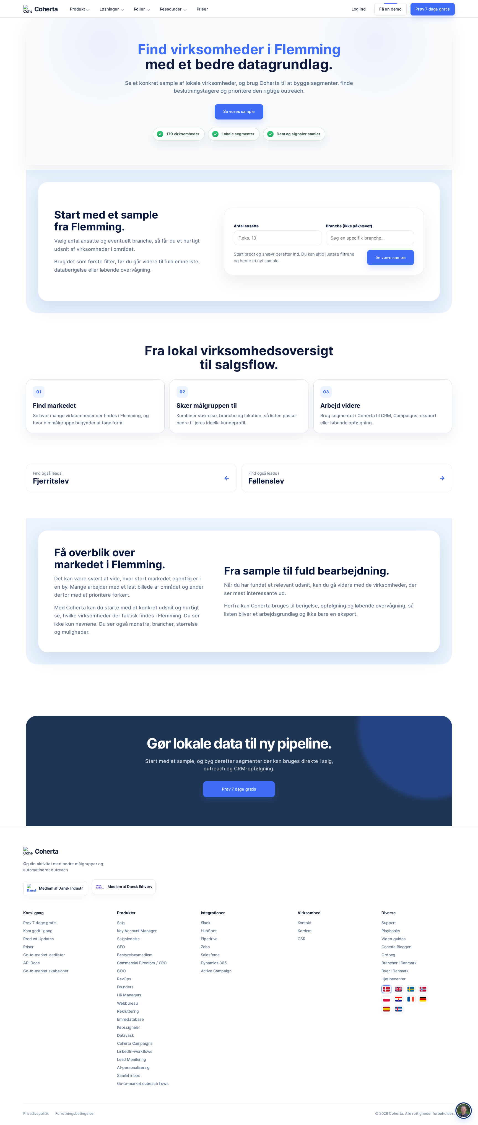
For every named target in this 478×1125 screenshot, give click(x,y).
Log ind (359, 9)
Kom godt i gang (38, 931)
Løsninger (109, 9)
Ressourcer (171, 9)
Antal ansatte (246, 226)
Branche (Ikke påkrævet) (349, 226)
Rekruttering (128, 1011)
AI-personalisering (133, 1067)
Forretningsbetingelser (75, 1113)
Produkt (77, 9)
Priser (202, 9)
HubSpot (209, 931)
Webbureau (127, 1003)
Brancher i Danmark (398, 963)
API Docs (31, 963)
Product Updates (38, 939)
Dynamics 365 (214, 963)
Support (388, 923)
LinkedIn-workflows (134, 1051)
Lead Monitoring (131, 1059)
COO (121, 971)
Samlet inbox (128, 1075)
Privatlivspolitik (36, 1113)
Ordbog (388, 955)
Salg (121, 923)
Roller (139, 9)
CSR (301, 939)
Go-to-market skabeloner (45, 971)
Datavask (125, 1035)
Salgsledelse (128, 939)
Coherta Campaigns (135, 1043)
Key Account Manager (137, 931)
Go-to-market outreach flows (143, 1083)
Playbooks (390, 931)
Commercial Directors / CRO (142, 963)
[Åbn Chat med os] (463, 1110)
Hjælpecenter (393, 979)
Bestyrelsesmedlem (134, 955)
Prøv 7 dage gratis (432, 9)
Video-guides (393, 939)
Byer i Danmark (395, 971)
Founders (125, 987)
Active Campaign (216, 971)
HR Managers (129, 995)
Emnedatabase (130, 1019)
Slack (206, 923)
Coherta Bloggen (396, 947)
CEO (121, 947)
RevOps (124, 979)
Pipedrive (209, 939)
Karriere (304, 931)
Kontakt (304, 923)
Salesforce (210, 955)
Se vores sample (239, 111)
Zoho (205, 947)
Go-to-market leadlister (44, 955)
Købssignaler (128, 1027)
